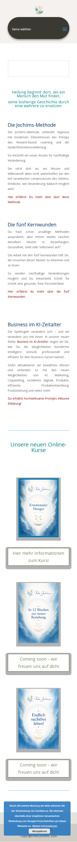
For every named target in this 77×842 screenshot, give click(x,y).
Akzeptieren (39, 831)
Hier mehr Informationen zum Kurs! (38, 556)
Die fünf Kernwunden (32, 224)
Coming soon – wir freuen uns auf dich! (38, 662)
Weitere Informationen (44, 825)
